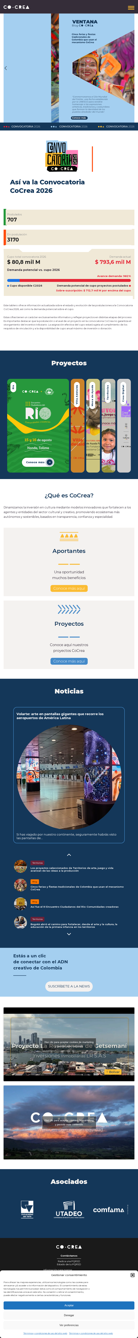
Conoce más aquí (69, 588)
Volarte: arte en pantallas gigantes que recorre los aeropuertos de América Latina (60, 716)
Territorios (37, 862)
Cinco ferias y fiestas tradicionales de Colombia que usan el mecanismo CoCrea (77, 888)
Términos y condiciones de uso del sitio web (45, 1333)
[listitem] (38, 426)
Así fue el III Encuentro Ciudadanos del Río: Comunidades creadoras (75, 906)
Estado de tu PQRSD (69, 1264)
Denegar (69, 1315)
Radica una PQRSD (69, 1261)
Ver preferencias (69, 1325)
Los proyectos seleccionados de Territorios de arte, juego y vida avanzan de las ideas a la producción (72, 869)
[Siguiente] (69, 934)
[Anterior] (69, 854)
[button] (132, 1275)
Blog (34, 881)
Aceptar (69, 1305)
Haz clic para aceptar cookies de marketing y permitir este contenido (69, 1044)
